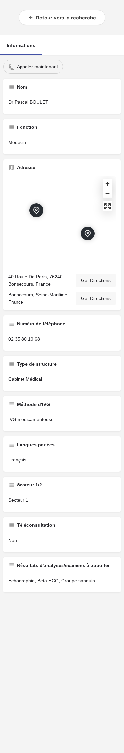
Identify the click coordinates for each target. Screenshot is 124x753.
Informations (21, 45)
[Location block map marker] (88, 233)
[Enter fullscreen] (107, 206)
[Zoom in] (107, 184)
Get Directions (96, 280)
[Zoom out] (107, 193)
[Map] (62, 222)
